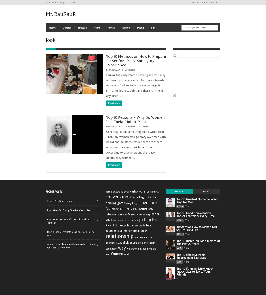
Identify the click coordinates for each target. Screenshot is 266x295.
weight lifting (141, 248)
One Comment (143, 127)
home (142, 208)
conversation (118, 196)
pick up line (148, 220)
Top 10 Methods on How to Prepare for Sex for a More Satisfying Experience (136, 60)
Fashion (126, 27)
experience (147, 202)
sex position (140, 237)
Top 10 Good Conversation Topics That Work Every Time (195, 214)
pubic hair (144, 225)
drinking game (115, 203)
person (134, 220)
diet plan (152, 197)
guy (135, 208)
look (125, 214)
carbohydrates (140, 191)
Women (117, 254)
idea (150, 208)
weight (130, 248)
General (67, 27)
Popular (179, 191)
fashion (111, 208)
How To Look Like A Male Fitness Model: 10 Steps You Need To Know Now (71, 246)
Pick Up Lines (114, 225)
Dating (140, 27)
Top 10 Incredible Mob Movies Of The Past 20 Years (198, 242)
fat (117, 208)
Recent (206, 191)
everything (131, 203)
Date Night (139, 197)
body (126, 191)
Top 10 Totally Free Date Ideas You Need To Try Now (70, 234)
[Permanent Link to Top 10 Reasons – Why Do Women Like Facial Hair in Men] (74, 134)
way (122, 248)
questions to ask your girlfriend (122, 231)
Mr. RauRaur (130, 70)
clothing (154, 191)
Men (155, 214)
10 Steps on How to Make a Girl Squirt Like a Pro (196, 228)
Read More (114, 103)
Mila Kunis (111, 220)
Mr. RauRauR (61, 14)
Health (97, 27)
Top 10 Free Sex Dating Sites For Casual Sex (68, 210)
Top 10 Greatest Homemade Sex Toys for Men (197, 201)
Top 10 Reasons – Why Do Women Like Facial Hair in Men (135, 119)
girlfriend (126, 208)
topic (114, 248)
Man (131, 214)
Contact (214, 2)
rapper (143, 231)
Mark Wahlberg (142, 214)
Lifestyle (82, 27)
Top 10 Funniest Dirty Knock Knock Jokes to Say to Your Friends (194, 271)
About (205, 2)
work (126, 254)
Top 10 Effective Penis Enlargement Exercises (191, 256)
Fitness (111, 27)
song (145, 242)
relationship (120, 236)
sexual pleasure (126, 242)
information (114, 214)
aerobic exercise (114, 191)
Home (195, 2)
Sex (153, 27)
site (140, 242)
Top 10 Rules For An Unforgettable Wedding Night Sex (68, 221)
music (127, 220)
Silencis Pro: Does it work (59, 201)
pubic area (131, 225)
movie (120, 220)
